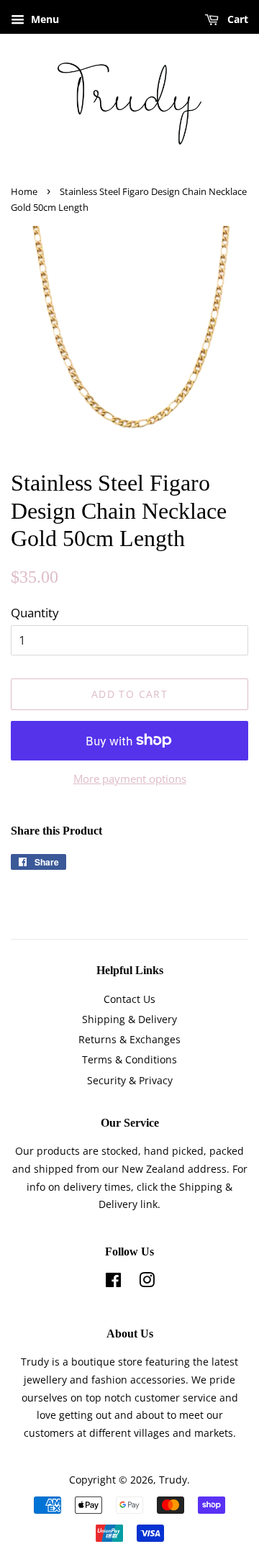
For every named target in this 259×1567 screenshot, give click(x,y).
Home (24, 191)
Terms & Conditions (129, 1059)
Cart (236, 19)
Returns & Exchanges (129, 1039)
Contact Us (129, 999)
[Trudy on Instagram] (147, 1282)
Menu (43, 19)
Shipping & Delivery (129, 1019)
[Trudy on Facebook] (113, 1282)
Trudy (173, 1479)
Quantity (35, 612)
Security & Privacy (130, 1080)
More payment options (129, 778)
